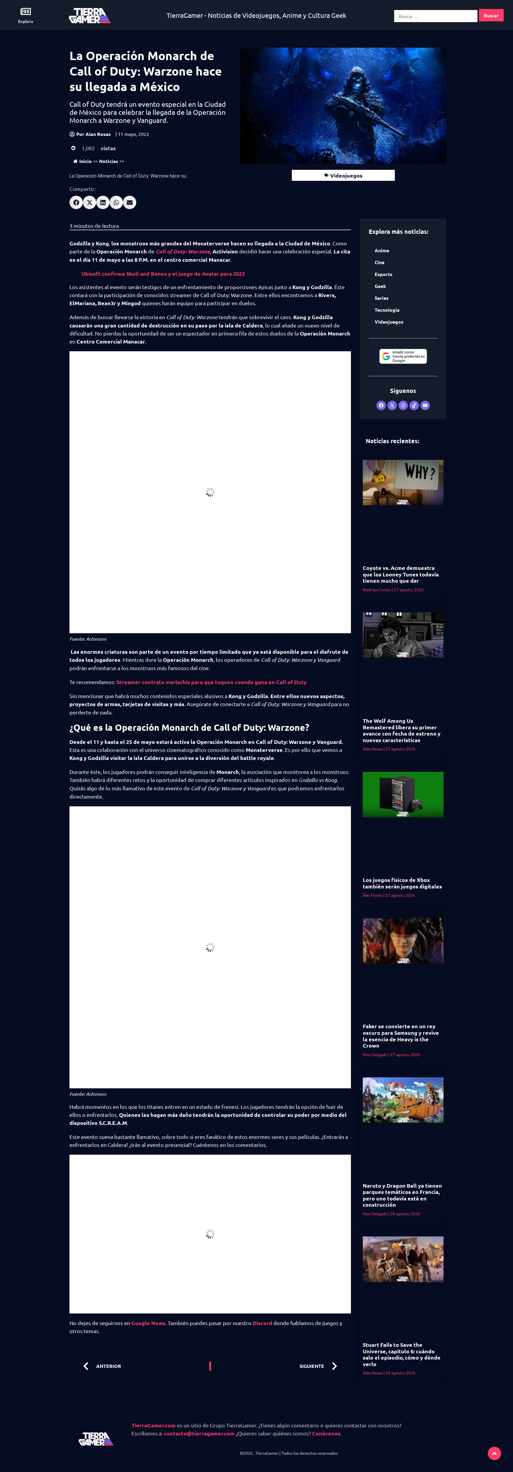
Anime (382, 250)
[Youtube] (425, 405)
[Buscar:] (436, 16)
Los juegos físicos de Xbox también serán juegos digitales (402, 883)
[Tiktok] (414, 405)
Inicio (85, 161)
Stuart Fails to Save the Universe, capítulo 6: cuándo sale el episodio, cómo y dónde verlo (402, 1354)
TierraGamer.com (154, 1425)
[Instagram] (403, 405)
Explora (25, 21)
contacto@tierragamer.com (199, 1433)
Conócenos (326, 1433)
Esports (383, 274)
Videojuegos (346, 175)
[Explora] (25, 11)
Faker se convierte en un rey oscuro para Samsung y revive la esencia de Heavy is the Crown (401, 1036)
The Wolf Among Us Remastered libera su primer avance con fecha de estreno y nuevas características (402, 730)
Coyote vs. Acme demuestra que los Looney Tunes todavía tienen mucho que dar (401, 574)
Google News (148, 1322)
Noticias (108, 161)
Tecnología (387, 310)
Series (382, 298)
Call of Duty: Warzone (183, 251)
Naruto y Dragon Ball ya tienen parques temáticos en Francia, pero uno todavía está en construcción (402, 1195)
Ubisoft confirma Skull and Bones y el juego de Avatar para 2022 (163, 273)
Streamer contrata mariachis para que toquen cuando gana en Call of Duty (211, 681)
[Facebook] (381, 405)
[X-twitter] (392, 405)
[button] (76, 202)
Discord (262, 1322)
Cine (379, 262)
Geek (380, 286)
